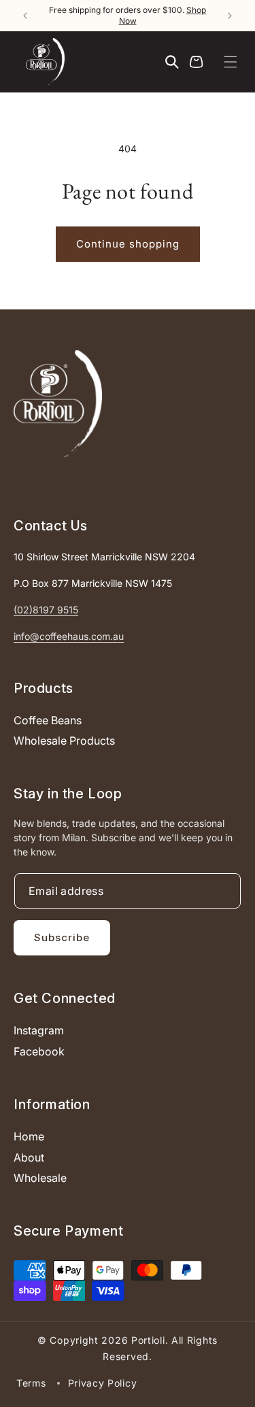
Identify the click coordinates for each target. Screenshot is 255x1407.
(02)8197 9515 (46, 609)
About (29, 1157)
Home (29, 1136)
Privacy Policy (102, 1383)
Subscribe (62, 937)
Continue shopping (128, 243)
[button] (230, 62)
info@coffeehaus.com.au (69, 636)
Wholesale (40, 1178)
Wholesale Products (64, 740)
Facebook (39, 1051)
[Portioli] (58, 403)
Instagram (39, 1030)
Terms (31, 1383)
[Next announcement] (230, 16)
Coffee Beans (48, 720)
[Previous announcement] (25, 16)
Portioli (148, 1340)
